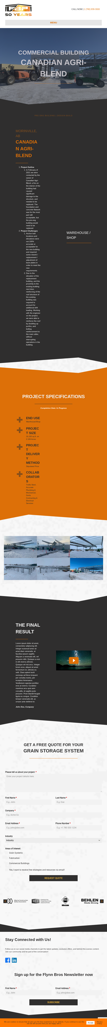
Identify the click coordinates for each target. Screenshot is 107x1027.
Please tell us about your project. (21, 772)
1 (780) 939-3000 (92, 9)
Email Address (12, 823)
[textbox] (51, 840)
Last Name (61, 798)
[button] (5, 901)
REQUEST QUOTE (53, 878)
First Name (11, 798)
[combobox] (53, 840)
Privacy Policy (100, 1023)
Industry (9, 836)
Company (10, 810)
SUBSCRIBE (53, 1002)
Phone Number (63, 823)
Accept (90, 1023)
